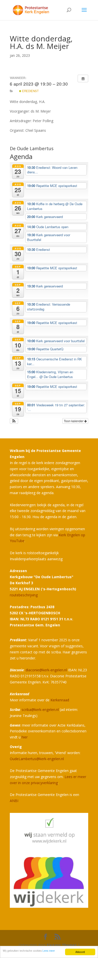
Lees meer (48, 950)
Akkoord (80, 952)
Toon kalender (74, 421)
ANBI (14, 800)
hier (25, 737)
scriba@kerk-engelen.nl (40, 709)
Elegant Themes (62, 945)
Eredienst (30, 91)
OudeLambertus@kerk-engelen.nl (37, 758)
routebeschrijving (24, 595)
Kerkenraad (60, 700)
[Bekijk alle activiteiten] (83, 78)
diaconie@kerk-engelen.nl (46, 670)
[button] (14, 420)
